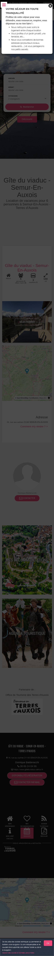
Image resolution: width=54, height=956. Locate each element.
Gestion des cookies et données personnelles (18, 953)
